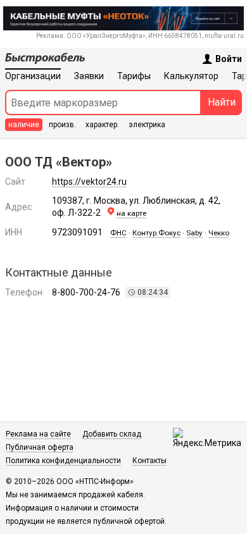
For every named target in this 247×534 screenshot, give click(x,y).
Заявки (89, 76)
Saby (194, 232)
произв (62, 124)
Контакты (149, 460)
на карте (131, 213)
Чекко (218, 232)
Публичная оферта (39, 447)
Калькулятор (191, 76)
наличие (23, 124)
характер (102, 124)
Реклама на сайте (38, 434)
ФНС (118, 232)
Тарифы (134, 76)
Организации (33, 76)
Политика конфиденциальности (63, 460)
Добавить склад (111, 434)
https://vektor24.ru (89, 182)
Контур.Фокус (156, 232)
